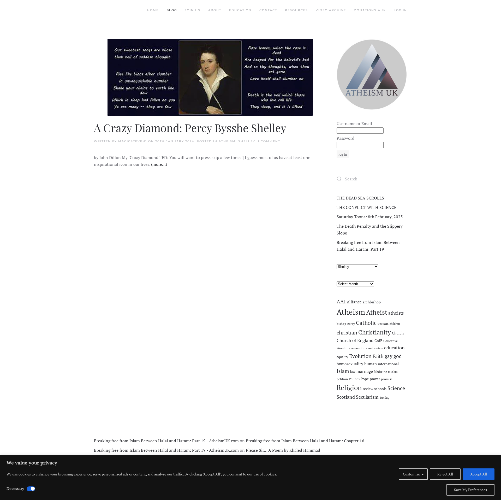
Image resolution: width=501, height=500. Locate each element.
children (395, 324)
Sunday (384, 397)
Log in (400, 10)
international (388, 364)
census (383, 323)
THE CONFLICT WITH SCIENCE (366, 207)
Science (396, 388)
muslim (393, 372)
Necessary (15, 488)
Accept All (478, 474)
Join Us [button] (192, 10)
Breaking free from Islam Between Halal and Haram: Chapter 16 (305, 441)
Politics (354, 379)
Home (153, 10)
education (394, 347)
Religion (349, 387)
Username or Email (354, 123)
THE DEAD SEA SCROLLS (360, 198)
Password (345, 138)
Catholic (366, 322)
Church (398, 333)
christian (347, 332)
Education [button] (240, 10)
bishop (341, 323)
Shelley (246, 141)
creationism (374, 348)
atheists (396, 313)
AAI (341, 301)
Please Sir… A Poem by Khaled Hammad (283, 450)
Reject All (445, 474)
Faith (378, 356)
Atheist (376, 312)
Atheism (227, 141)
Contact (268, 10)
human (370, 363)
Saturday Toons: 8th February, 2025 (370, 217)
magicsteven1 (132, 141)
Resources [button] (296, 10)
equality (342, 357)
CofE (378, 340)
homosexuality (350, 363)
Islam (343, 371)
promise (386, 379)
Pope (365, 379)
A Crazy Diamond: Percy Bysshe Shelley (190, 127)
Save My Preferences (470, 489)
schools (380, 388)
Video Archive (331, 10)
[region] (250, 477)
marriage (364, 371)
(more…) (159, 164)
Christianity (374, 332)
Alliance (354, 301)
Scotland (346, 397)
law (352, 371)
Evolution (360, 356)
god (397, 356)
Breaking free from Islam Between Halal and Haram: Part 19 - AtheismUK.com (166, 441)
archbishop (372, 302)
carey (351, 323)
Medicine (380, 371)
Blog (171, 10)
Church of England (355, 340)
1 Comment (269, 141)
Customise (411, 474)
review (368, 388)
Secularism (367, 397)
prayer (375, 379)
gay (388, 356)
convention (357, 348)
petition (342, 379)
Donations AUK (370, 10)
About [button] (214, 10)
